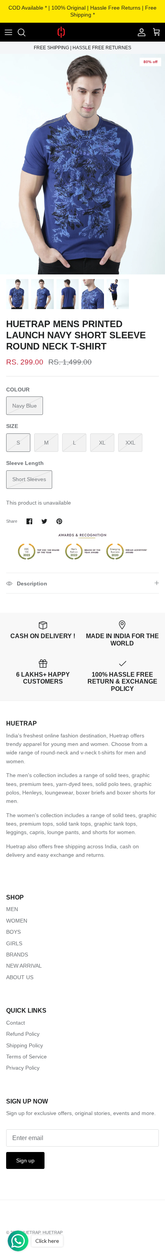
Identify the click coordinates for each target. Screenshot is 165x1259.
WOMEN (16, 921)
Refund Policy (23, 1034)
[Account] (139, 32)
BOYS (13, 932)
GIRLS (14, 943)
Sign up (25, 1160)
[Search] (25, 32)
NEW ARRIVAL (24, 966)
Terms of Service (26, 1056)
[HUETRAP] (82, 32)
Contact (15, 1023)
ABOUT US (19, 977)
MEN (12, 909)
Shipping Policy (24, 1045)
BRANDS (17, 954)
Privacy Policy (23, 1068)
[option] (82, 164)
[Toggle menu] (8, 32)
